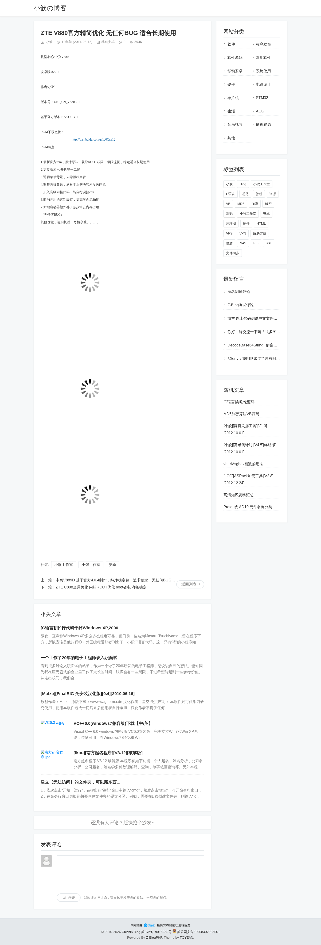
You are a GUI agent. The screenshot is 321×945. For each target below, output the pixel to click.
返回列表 (188, 584)
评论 (71, 897)
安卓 (112, 565)
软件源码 (235, 58)
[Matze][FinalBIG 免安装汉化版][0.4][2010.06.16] (88, 693)
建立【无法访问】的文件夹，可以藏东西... (80, 782)
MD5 (240, 204)
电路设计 (263, 84)
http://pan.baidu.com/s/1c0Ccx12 (93, 139)
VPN (242, 233)
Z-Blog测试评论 (240, 305)
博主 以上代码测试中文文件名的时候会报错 (263, 318)
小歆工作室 (63, 565)
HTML (261, 223)
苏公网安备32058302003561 (198, 932)
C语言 (230, 194)
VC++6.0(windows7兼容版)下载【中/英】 (113, 723)
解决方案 (259, 233)
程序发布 (263, 44)
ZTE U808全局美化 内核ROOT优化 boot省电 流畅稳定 (101, 587)
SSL (269, 243)
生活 (231, 111)
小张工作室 (91, 565)
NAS (243, 243)
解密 (268, 204)
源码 (229, 213)
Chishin (127, 932)
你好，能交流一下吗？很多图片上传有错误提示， (268, 332)
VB (228, 204)
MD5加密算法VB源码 (241, 414)
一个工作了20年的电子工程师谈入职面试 (79, 657)
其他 (231, 138)
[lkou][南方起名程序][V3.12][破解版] (108, 752)
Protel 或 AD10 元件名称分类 (247, 507)
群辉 (229, 243)
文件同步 (232, 253)
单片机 (233, 98)
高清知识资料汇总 (238, 495)
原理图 (231, 223)
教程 (259, 194)
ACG (260, 111)
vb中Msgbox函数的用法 (243, 464)
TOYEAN (186, 937)
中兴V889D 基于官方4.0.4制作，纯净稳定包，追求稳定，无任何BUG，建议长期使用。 (128, 580)
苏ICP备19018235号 (156, 932)
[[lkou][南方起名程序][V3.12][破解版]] (55, 760)
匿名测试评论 (238, 292)
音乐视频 (235, 125)
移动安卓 (108, 42)
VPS (229, 233)
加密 (254, 204)
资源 (272, 194)
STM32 (262, 98)
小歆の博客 (50, 8)
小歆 (229, 184)
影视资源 (263, 125)
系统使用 (263, 71)
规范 (245, 194)
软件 (231, 44)
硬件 (231, 84)
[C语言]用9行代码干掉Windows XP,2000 (79, 628)
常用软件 (263, 58)
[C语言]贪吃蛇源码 (238, 402)
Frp (255, 243)
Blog (243, 184)
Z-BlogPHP (154, 937)
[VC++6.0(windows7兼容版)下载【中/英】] (55, 730)
